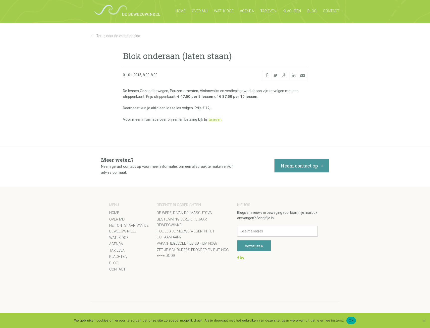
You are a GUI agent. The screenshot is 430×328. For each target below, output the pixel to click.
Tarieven (268, 11)
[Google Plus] (284, 75)
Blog (312, 11)
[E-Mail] (302, 75)
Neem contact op (300, 166)
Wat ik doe (223, 11)
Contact (331, 11)
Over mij (200, 11)
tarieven (215, 119)
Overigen (120, 311)
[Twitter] (275, 75)
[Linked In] (293, 75)
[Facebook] (266, 74)
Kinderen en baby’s (129, 266)
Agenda (247, 11)
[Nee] (423, 320)
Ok (351, 320)
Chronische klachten (132, 302)
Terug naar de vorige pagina (115, 35)
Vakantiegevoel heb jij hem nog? (187, 243)
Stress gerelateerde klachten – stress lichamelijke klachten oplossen (143, 280)
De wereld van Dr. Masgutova (184, 213)
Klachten (292, 11)
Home (180, 11)
